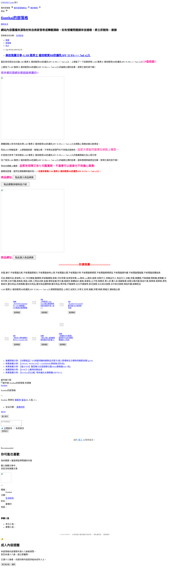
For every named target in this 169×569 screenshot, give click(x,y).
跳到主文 (4, 24)
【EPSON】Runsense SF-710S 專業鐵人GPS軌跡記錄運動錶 (20, 306)
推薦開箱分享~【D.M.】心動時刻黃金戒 (24, 370)
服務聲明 (106, 534)
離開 (13, 564)
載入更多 (5, 416)
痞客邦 (18, 400)
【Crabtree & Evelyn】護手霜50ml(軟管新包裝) (75, 306)
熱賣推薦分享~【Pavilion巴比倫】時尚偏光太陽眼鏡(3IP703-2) (34, 372)
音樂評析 (20, 407)
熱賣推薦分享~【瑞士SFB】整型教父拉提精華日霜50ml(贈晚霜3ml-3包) (38, 367)
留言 (23, 400)
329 (69, 301)
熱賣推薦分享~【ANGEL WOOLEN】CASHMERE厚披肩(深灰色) (35, 364)
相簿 (7, 40)
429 (14, 336)
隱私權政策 (97, 534)
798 (41, 299)
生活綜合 (19, 36)
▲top (3, 411)
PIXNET (67, 534)
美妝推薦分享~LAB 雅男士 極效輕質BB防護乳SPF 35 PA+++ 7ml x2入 (48, 55)
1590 (60, 334)
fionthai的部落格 (14, 18)
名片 (7, 46)
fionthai (4, 385)
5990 (14, 301)
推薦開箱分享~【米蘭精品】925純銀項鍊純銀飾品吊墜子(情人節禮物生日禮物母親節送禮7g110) (49, 361)
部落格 (8, 43)
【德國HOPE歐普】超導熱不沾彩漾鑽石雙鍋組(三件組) (66, 338)
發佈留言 (5, 431)
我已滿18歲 (5, 564)
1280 (42, 336)
